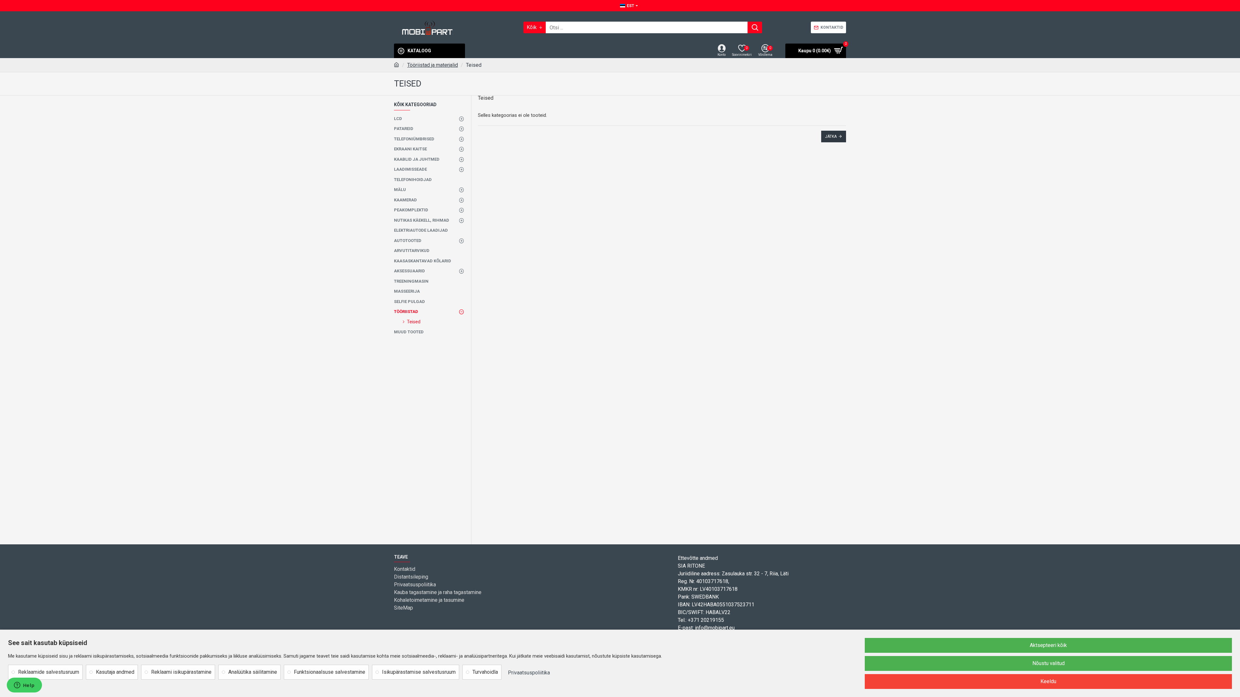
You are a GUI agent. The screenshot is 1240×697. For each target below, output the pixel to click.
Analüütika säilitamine (252, 672)
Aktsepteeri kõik (1048, 645)
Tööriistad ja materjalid (432, 65)
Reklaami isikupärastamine (181, 672)
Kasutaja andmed (115, 672)
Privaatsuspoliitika (529, 673)
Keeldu (1048, 681)
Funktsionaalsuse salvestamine (329, 672)
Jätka (831, 136)
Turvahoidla (485, 672)
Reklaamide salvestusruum (48, 672)
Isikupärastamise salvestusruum (419, 672)
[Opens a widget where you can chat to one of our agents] (24, 686)
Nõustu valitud (1048, 663)
